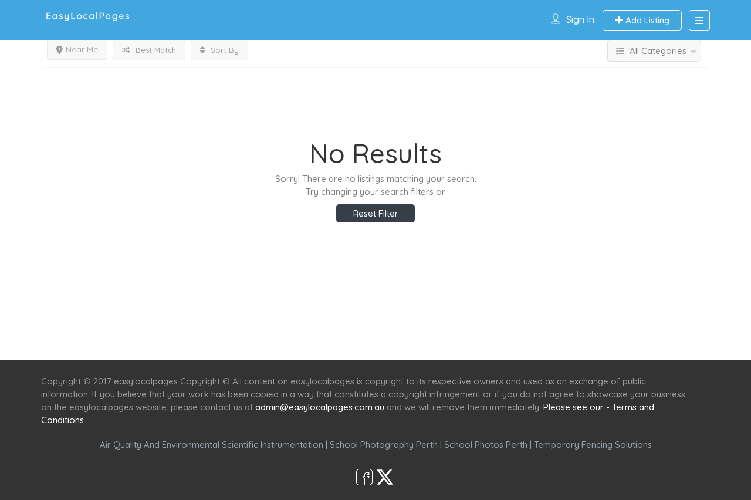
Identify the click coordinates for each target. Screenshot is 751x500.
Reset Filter (375, 213)
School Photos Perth (485, 444)
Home (262, 338)
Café (432, 338)
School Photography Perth (384, 444)
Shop (472, 338)
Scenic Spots (376, 338)
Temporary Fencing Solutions (593, 444)
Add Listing (646, 20)
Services (312, 338)
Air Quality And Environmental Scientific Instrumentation (211, 444)
